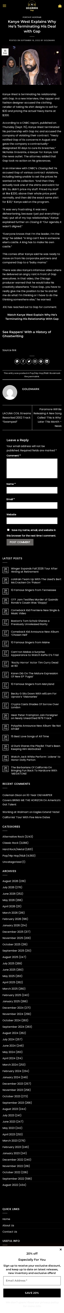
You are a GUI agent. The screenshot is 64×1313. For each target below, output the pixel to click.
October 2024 (11, 1020)
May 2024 (8, 1052)
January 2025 (11, 1001)
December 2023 (12, 1084)
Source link (9, 350)
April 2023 (8, 1134)
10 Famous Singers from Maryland (32, 684)
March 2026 (10, 913)
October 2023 (11, 1096)
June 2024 (9, 1046)
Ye (55, 168)
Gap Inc (34, 131)
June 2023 (8, 1122)
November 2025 (12, 938)
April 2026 (8, 906)
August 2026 (10, 881)
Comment (14, 455)
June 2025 (9, 970)
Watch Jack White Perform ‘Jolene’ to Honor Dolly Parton (35, 758)
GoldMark (49, 40)
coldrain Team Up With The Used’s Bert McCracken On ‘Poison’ (36, 581)
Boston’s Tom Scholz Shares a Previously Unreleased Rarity (30, 622)
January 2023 (11, 1153)
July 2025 (8, 963)
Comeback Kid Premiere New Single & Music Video (35, 612)
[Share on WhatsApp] (17, 361)
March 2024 (10, 1065)
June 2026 (9, 894)
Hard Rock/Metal (13, 849)
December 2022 (12, 1160)
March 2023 (10, 1141)
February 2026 (11, 919)
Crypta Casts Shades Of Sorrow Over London (35, 706)
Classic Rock (10, 843)
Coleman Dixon (12, 795)
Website (11, 514)
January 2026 (11, 925)
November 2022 (12, 1166)
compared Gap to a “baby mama (24, 262)
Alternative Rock (13, 837)
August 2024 (10, 1033)
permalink (33, 376)
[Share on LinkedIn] (47, 361)
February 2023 (11, 1147)
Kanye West (10, 94)
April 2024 (8, 1058)
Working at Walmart (15, 812)
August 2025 (10, 957)
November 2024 (12, 1014)
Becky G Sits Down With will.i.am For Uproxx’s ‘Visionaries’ (34, 695)
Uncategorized (11, 862)
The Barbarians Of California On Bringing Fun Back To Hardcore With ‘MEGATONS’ (34, 770)
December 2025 (12, 932)
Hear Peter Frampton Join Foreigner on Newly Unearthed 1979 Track (34, 717)
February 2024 (11, 1071)
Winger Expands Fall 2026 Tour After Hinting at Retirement (34, 570)
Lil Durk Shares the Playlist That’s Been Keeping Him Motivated (35, 747)
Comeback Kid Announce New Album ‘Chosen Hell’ (35, 633)
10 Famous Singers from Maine (30, 642)
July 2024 (8, 1039)
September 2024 (13, 1027)
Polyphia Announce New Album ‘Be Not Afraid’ (36, 727)
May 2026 (8, 900)
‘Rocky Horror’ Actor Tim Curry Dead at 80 (34, 664)
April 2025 (8, 982)
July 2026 (8, 887)
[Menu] (4, 6)
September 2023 (13, 1103)
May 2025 (8, 976)
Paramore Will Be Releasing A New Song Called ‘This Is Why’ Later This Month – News (47, 417)
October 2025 (11, 944)
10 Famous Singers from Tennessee (33, 590)
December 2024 (13, 1008)
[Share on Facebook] (23, 361)
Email (11, 499)
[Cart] (60, 5)
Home (6, 1219)
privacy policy (49, 1302)
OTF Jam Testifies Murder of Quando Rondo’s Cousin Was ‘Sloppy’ (34, 601)
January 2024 (11, 1077)
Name (11, 484)
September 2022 (13, 1179)
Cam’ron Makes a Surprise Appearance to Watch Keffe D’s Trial (35, 653)
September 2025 (13, 951)
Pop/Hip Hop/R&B (32, 17)
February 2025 (11, 995)
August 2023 (10, 1109)
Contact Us (9, 1232)
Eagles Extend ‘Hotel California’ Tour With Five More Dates (30, 814)
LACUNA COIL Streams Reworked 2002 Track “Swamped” (16, 417)
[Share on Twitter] (29, 361)
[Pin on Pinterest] (41, 361)
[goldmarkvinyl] (32, 5)
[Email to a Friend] (35, 361)
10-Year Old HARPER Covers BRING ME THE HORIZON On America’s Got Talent (31, 799)
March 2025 (10, 989)
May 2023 (8, 1128)
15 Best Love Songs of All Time (30, 736)
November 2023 (12, 1090)
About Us (8, 1225)
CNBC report (30, 123)
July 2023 (8, 1115)
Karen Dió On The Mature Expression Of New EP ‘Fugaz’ (34, 675)
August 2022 (10, 1185)
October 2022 (11, 1172)
